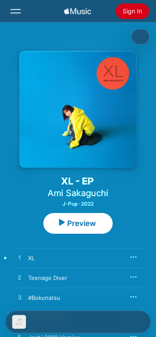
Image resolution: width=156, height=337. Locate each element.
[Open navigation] (15, 11)
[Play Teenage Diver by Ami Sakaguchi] (19, 278)
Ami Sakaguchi (78, 193)
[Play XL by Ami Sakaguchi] (19, 258)
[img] (77, 11)
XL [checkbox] (31, 257)
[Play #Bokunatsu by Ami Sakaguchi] (19, 298)
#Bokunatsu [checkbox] (44, 297)
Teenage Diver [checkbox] (47, 277)
